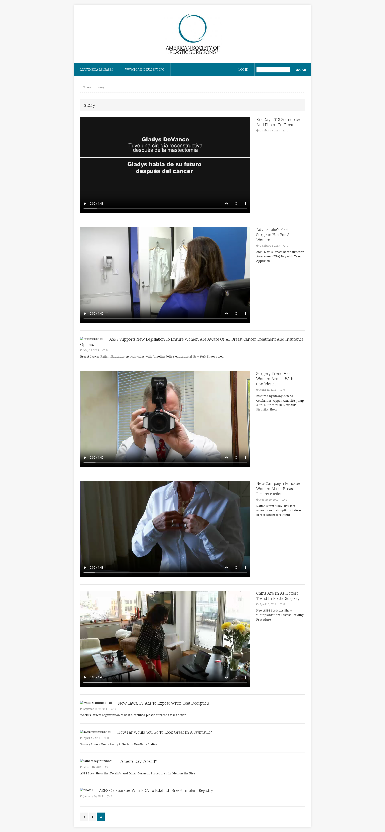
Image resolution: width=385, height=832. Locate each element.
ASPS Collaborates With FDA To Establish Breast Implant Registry (156, 790)
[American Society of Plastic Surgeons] (192, 34)
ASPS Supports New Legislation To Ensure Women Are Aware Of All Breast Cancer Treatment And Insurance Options (192, 341)
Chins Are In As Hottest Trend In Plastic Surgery (278, 595)
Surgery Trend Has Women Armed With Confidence (274, 379)
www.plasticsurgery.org (144, 69)
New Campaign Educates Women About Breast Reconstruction (278, 489)
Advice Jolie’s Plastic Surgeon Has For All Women (274, 235)
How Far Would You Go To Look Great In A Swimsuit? (164, 732)
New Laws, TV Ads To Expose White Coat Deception (163, 703)
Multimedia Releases (96, 69)
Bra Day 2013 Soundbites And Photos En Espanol (278, 122)
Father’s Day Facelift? (138, 761)
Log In (243, 69)
